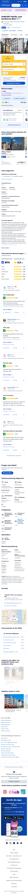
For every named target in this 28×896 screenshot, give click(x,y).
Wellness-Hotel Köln (6, 748)
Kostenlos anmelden (20, 10)
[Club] (10, 10)
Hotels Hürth (4, 726)
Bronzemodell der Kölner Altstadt (11, 637)
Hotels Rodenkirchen (6, 720)
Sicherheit (14, 883)
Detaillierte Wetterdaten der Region (14, 767)
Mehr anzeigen (5, 248)
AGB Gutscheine (14, 877)
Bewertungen (14, 34)
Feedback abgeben (14, 781)
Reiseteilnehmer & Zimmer (10, 67)
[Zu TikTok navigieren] (14, 843)
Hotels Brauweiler (5, 722)
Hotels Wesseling (5, 724)
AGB (14, 874)
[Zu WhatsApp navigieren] (21, 843)
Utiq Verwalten (14, 871)
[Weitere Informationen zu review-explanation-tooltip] (20, 27)
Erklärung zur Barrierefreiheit (14, 880)
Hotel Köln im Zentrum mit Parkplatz (10, 757)
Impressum (14, 886)
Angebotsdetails (11, 582)
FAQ (14, 849)
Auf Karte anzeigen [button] (8, 24)
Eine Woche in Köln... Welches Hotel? (10, 746)
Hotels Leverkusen (5, 731)
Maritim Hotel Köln (5, 751)
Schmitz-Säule (7, 645)
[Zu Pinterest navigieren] (17, 843)
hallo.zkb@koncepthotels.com (13, 603)
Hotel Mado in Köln (6, 740)
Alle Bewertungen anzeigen (13, 455)
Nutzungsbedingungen (14, 862)
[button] (11, 46)
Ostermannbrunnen (8, 640)
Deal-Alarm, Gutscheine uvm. (14, 856)
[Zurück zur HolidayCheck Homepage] (5, 5)
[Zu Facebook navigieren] (7, 843)
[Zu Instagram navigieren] (10, 843)
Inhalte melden (14, 853)
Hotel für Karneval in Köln (7, 744)
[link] (22, 5)
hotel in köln (4, 738)
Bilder (21, 34)
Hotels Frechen (5, 728)
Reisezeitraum (6, 61)
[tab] (7, 58)
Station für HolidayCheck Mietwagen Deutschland (21, 521)
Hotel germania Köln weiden (8, 755)
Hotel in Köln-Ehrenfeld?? (7, 753)
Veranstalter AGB (14, 859)
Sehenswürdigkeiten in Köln (10, 652)
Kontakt (19, 1)
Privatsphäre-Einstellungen (14, 868)
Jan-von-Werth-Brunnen (9, 642)
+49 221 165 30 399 (11, 605)
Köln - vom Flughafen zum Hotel (9, 742)
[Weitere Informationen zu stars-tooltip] (20, 18)
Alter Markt (6, 648)
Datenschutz (14, 865)
